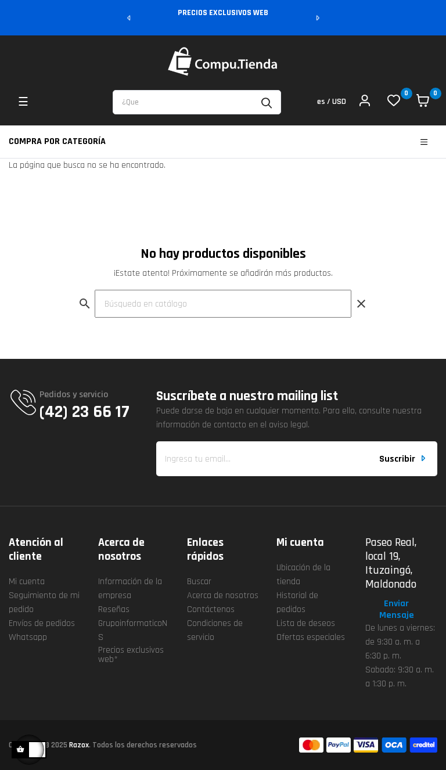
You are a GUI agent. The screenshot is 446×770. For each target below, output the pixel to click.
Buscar (199, 581)
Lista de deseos (305, 623)
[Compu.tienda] (223, 61)
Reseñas (114, 609)
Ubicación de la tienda (303, 575)
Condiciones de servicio (215, 630)
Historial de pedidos (297, 602)
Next (317, 18)
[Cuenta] (364, 102)
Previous (129, 18)
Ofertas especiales (310, 637)
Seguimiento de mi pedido (44, 602)
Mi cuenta (27, 581)
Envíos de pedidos (42, 623)
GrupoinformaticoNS (132, 630)
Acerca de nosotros (222, 595)
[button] (401, 609)
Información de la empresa (130, 588)
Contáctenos (211, 609)
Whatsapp (28, 637)
